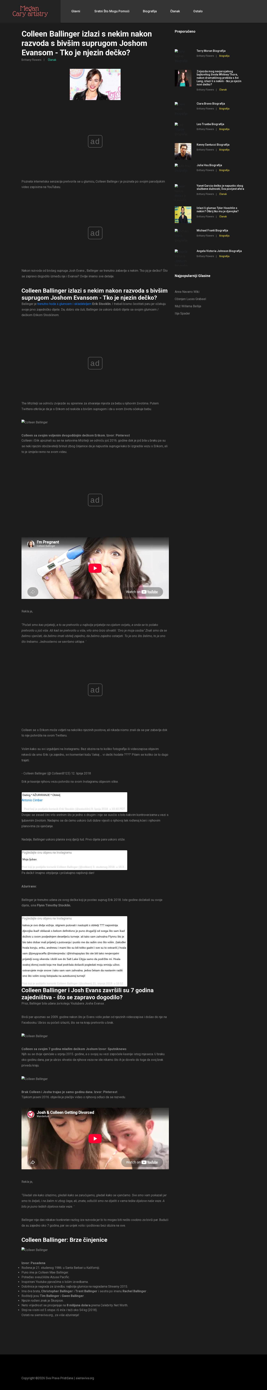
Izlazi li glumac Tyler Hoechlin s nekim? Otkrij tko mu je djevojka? (218, 209)
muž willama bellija (188, 306)
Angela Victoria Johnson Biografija (219, 251)
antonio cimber (32, 800)
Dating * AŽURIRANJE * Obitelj (41, 795)
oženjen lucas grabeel (190, 299)
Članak (175, 11)
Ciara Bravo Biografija (211, 103)
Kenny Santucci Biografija (213, 144)
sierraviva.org (85, 1378)
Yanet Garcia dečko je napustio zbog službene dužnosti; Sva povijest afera (220, 187)
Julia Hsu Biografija (209, 165)
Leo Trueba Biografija (210, 124)
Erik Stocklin (66, 808)
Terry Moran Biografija (211, 50)
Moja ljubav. (29, 859)
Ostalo (198, 11)
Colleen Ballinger (67, 866)
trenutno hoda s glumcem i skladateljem (64, 304)
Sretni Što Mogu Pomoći (111, 11)
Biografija (150, 11)
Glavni (75, 11)
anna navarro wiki (187, 292)
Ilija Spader (182, 313)
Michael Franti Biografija (212, 230)
